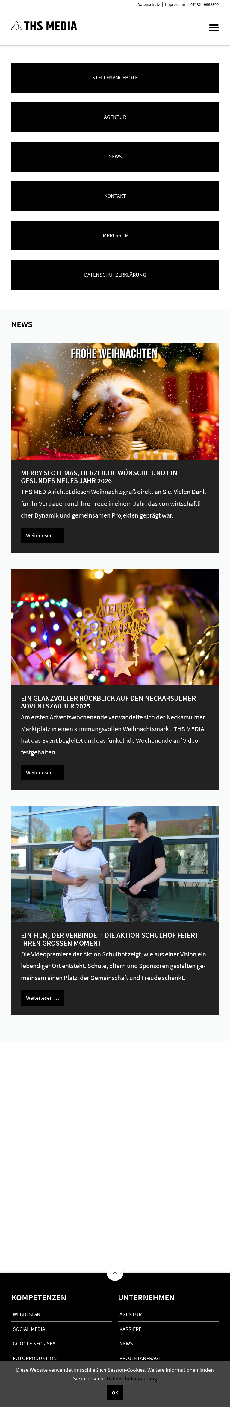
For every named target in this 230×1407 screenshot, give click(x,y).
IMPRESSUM (115, 235)
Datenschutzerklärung (132, 1378)
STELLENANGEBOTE (115, 77)
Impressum (175, 4)
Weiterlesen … (42, 535)
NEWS (115, 156)
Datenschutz (148, 4)
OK (115, 1393)
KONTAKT (115, 195)
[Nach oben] (115, 1272)
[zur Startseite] (44, 28)
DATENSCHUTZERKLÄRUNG (115, 274)
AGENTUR (115, 117)
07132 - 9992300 (204, 4)
